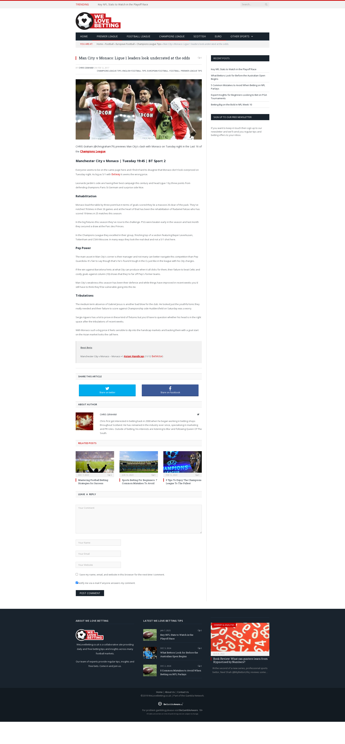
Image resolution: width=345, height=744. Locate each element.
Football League (138, 36)
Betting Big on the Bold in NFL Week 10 (231, 104)
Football (109, 44)
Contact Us (183, 691)
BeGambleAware (188, 709)
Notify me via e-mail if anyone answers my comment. (106, 582)
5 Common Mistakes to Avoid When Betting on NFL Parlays (180, 671)
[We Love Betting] (98, 20)
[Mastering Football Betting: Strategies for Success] (95, 462)
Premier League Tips (191, 70)
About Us (170, 691)
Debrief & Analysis (224, 623)
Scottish (200, 36)
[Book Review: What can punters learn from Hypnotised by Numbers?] (240, 637)
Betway (115, 173)
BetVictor (155, 355)
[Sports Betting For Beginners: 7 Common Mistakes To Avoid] (138, 462)
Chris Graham (86, 67)
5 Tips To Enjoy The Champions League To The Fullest (183, 480)
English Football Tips (134, 70)
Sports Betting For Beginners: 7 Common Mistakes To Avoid (139, 480)
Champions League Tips (149, 44)
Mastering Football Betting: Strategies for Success (93, 480)
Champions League (172, 36)
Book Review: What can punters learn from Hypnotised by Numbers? (240, 659)
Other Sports (240, 36)
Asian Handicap (133, 355)
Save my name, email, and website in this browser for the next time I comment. (122, 573)
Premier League (107, 36)
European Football (125, 44)
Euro (218, 36)
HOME (84, 36)
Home (100, 44)
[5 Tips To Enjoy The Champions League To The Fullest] (182, 462)
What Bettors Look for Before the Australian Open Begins (131, 4)
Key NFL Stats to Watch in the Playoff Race (233, 69)
